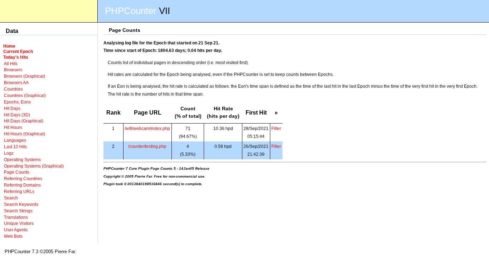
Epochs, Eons (17, 102)
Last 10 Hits (15, 146)
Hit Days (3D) (17, 114)
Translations (16, 217)
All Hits (11, 63)
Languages (15, 140)
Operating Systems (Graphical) (34, 166)
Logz (9, 153)
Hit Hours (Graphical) (24, 133)
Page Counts (16, 172)
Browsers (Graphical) (24, 76)
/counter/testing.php (147, 146)
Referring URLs (19, 191)
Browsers (13, 69)
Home (9, 46)
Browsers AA (16, 82)
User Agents (16, 229)
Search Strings (18, 210)
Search (11, 198)
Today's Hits (15, 57)
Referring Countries (23, 178)
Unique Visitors (19, 223)
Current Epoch (18, 51)
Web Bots (13, 236)
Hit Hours (13, 127)
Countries (13, 89)
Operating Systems (22, 159)
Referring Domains (22, 185)
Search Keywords (21, 204)
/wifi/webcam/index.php (147, 128)
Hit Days (12, 108)
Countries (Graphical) (25, 95)
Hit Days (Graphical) (23, 121)
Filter (276, 128)
